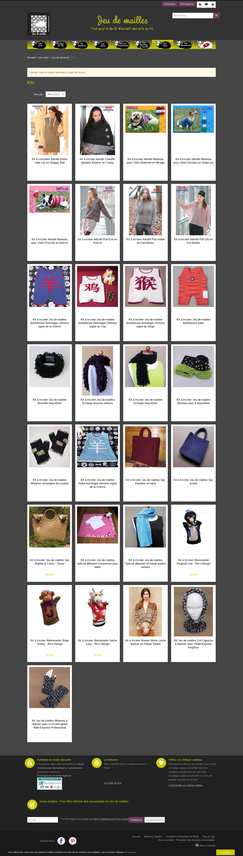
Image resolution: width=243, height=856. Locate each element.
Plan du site (209, 836)
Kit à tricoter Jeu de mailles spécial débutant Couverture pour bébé (97, 564)
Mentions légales (153, 836)
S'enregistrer (187, 4)
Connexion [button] (169, 4)
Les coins (43, 57)
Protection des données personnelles (195, 840)
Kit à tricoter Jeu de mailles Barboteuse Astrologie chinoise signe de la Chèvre (50, 323)
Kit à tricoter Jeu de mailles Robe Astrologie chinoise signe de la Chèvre (98, 483)
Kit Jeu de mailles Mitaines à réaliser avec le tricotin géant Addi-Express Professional (50, 724)
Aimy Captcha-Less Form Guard (111, 818)
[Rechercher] (216, 15)
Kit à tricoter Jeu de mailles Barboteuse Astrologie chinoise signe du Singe (145, 323)
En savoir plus (130, 852)
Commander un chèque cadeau (186, 785)
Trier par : (39, 94)
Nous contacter (166, 840)
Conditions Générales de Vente (182, 836)
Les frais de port (113, 782)
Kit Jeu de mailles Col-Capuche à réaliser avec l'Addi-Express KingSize (193, 644)
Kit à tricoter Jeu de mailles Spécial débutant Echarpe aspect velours (145, 564)
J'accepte (225, 852)
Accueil (31, 57)
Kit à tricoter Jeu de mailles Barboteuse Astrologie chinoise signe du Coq (98, 323)
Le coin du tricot (60, 57)
